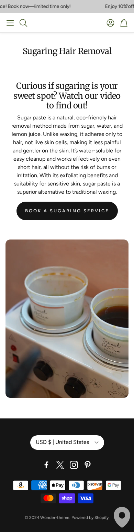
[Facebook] (46, 465)
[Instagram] (74, 465)
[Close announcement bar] (127, 5)
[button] (10, 23)
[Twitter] (60, 465)
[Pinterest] (87, 465)
